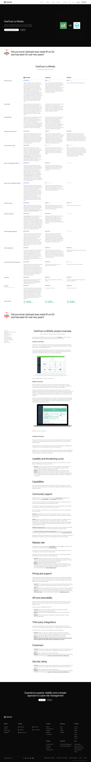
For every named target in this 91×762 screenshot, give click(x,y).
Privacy (85, 757)
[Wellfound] (30, 758)
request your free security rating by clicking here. (58, 655)
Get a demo (84, 2)
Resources (58, 2)
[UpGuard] (8, 2)
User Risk (21, 729)
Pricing (53, 2)
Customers (65, 2)
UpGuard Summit (41, 527)
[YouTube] (32, 758)
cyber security (59, 497)
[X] (23, 758)
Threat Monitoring (27, 155)
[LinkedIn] (25, 758)
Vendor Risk (22, 726)
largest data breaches (67, 532)
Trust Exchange (37, 729)
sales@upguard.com (64, 591)
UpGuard (60, 337)
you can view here (38, 591)
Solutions (47, 2)
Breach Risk (36, 726)
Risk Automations (27, 216)
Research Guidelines (73, 757)
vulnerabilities (45, 499)
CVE (62, 546)
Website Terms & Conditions (49, 757)
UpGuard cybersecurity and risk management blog (45, 531)
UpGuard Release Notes (51, 567)
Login (73, 2)
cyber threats (53, 499)
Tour (69, 2)
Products (41, 2)
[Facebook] (27, 758)
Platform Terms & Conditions (62, 757)
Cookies (80, 757)
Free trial (78, 2)
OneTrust (48, 77)
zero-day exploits (53, 547)
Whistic (69, 77)
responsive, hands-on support (35, 209)
